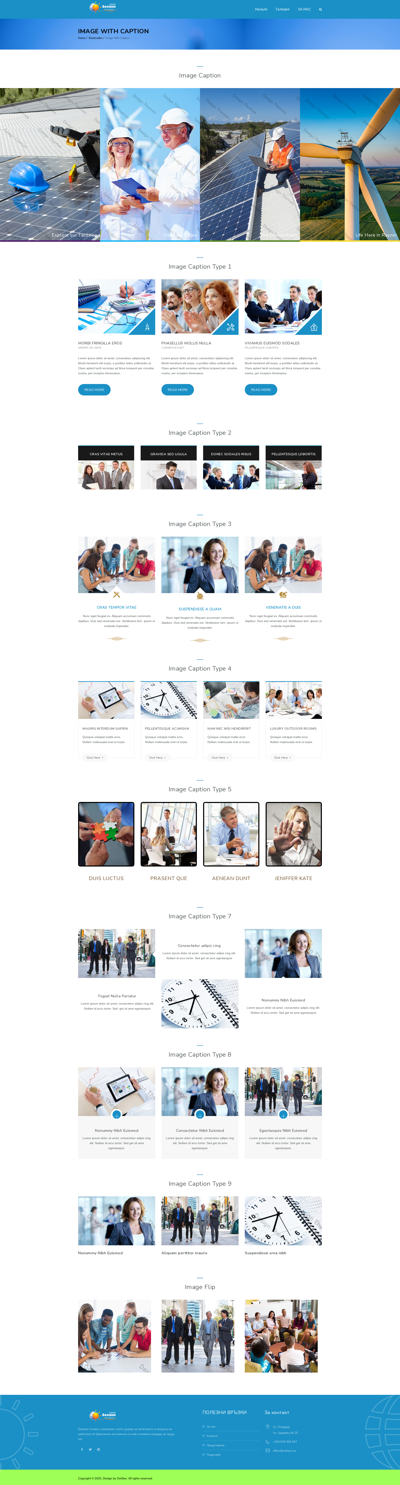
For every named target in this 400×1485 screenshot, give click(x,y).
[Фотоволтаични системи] (104, 7)
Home (81, 38)
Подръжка (213, 1454)
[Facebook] (82, 1449)
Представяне (216, 1445)
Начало (261, 9)
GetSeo (122, 1478)
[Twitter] (90, 1449)
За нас (211, 1426)
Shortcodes (95, 38)
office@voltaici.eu (284, 1450)
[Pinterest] (98, 1449)
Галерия (283, 9)
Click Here (94, 758)
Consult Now (100, 1230)
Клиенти (212, 1436)
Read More (94, 390)
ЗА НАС (304, 9)
